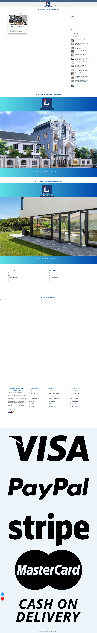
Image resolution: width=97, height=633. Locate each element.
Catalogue (60, 0)
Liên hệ (64, 0)
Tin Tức (68, 0)
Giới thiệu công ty (52, 390)
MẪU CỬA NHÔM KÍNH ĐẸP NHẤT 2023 (16, 27)
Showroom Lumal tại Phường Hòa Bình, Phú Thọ (81, 44)
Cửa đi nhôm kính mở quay (34, 396)
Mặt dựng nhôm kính (33, 409)
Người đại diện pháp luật (54, 398)
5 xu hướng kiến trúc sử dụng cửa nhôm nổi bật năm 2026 (81, 40)
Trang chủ (27, 0)
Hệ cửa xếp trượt (32, 403)
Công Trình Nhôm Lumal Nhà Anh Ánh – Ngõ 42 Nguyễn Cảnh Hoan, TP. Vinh (81, 81)
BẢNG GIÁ (55, 0)
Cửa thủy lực (31, 401)
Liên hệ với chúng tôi (74, 406)
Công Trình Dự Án (43, 0)
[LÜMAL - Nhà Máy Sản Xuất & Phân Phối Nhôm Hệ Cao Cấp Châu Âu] (48, 4)
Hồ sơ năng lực (52, 401)
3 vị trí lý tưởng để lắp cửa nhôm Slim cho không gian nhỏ (81, 66)
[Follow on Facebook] (9, 412)
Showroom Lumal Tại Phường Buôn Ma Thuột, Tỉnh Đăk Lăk (82, 59)
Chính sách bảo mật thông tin (76, 396)
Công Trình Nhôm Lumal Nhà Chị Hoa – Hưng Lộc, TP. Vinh (81, 77)
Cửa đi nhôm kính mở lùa (34, 398)
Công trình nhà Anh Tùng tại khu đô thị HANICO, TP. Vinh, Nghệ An (82, 85)
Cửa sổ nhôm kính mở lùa (34, 393)
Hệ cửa (36, 0)
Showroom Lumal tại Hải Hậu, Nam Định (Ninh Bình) (82, 48)
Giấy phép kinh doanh (53, 406)
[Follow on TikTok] (11, 412)
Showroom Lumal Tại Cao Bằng (81, 54)
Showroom (50, 0)
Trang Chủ (10, 13)
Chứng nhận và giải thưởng (54, 396)
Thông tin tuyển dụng (74, 403)
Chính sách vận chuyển (74, 393)
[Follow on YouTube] (13, 412)
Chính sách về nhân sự (74, 398)
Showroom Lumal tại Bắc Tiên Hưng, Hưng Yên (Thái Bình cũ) (81, 51)
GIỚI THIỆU (32, 0)
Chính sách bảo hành (74, 390)
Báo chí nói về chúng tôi (54, 393)
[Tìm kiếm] (55, 6)
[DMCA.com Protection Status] (42, 631)
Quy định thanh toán (74, 401)
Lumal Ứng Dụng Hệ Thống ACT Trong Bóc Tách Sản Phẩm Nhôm (81, 62)
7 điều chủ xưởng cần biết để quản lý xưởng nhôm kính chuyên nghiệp (81, 70)
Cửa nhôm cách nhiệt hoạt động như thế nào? (81, 73)
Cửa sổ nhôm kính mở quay (34, 390)
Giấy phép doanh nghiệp (54, 403)
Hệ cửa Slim (31, 406)
